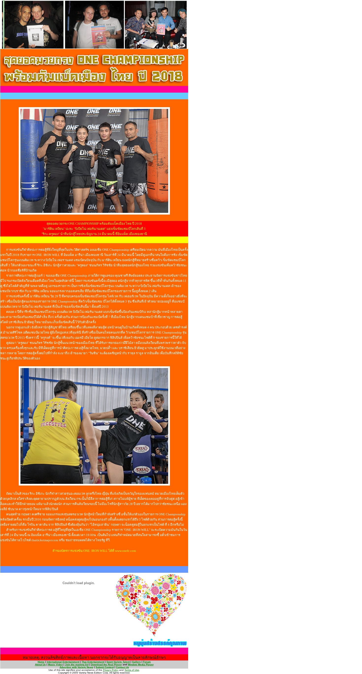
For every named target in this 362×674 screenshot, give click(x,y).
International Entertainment (63, 661)
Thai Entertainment (93, 661)
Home (41, 661)
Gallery (136, 661)
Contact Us (122, 667)
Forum (147, 661)
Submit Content (105, 667)
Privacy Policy (110, 670)
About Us (40, 664)
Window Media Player (141, 664)
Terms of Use (131, 670)
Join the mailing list (77, 664)
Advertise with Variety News (76, 667)
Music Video (55, 664)
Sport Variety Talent (118, 661)
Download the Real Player (106, 664)
